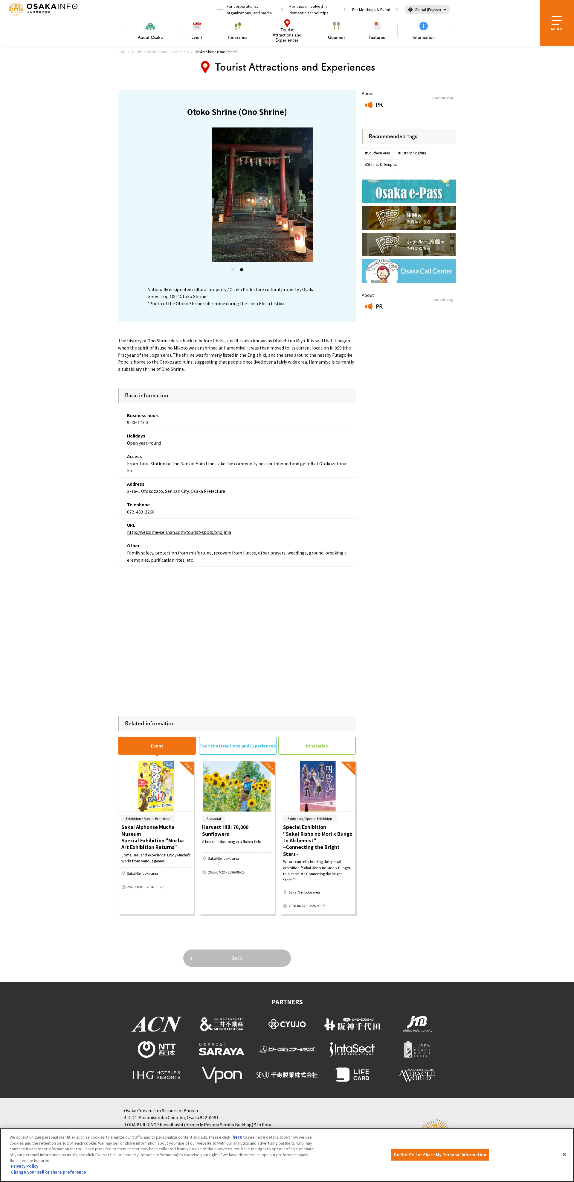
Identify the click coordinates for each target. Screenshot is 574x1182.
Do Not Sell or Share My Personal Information (440, 1154)
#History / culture (412, 152)
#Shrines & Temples (381, 164)
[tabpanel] (237, 194)
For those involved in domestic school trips (309, 9)
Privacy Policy (24, 1166)
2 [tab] (242, 270)
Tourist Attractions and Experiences (160, 51)
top (123, 51)
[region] (287, 1155)
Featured (377, 37)
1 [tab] (233, 270)
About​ (150, 37)
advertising (444, 97)
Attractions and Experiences (287, 35)
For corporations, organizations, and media (249, 9)
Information (424, 37)
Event (196, 37)
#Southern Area (377, 152)
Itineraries (237, 37)
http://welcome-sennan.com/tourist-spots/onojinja (179, 532)
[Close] (564, 1154)
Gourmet (336, 37)
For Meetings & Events (372, 9)
